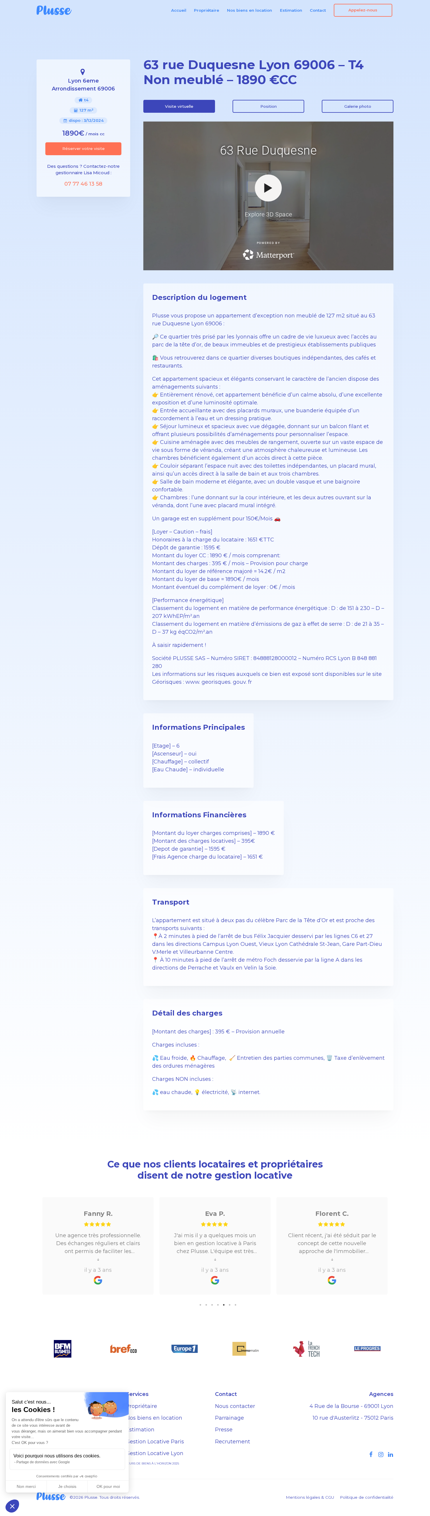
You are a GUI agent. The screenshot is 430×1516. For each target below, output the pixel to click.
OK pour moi (108, 1486)
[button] (12, 1506)
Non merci (26, 1486)
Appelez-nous (362, 10)
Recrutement (232, 1441)
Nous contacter (235, 1406)
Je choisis (67, 1486)
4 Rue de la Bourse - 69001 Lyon (351, 1406)
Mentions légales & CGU (310, 1497)
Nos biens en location (249, 10)
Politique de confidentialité (366, 1497)
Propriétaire (206, 10)
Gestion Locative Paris (155, 1441)
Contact (318, 10)
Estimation (291, 10)
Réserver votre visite (83, 148)
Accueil (178, 10)
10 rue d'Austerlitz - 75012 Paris (353, 1418)
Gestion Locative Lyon (154, 1453)
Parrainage (229, 1418)
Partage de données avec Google (43, 1462)
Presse (224, 1429)
